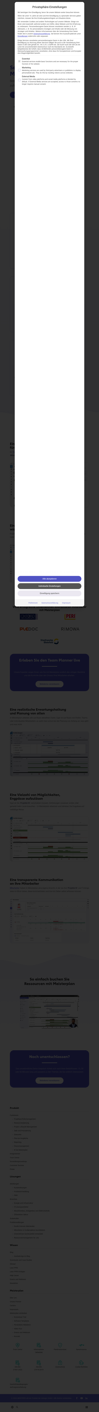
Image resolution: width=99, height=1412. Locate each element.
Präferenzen (33, 603)
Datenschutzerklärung (41, 34)
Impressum (66, 603)
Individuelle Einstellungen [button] (50, 586)
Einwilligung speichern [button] (49, 593)
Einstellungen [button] (23, 36)
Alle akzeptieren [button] (49, 579)
